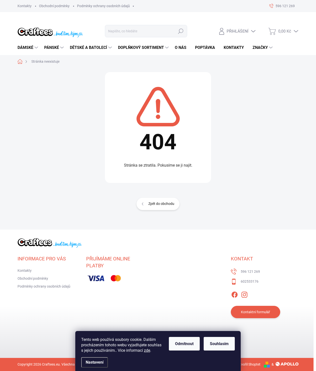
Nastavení (94, 362)
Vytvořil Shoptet (248, 364)
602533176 (249, 281)
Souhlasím (219, 343)
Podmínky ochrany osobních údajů (103, 6)
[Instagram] (244, 294)
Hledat (181, 31)
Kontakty (25, 6)
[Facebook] (234, 294)
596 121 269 (250, 271)
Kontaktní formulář (255, 312)
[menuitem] (28, 47)
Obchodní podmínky (54, 6)
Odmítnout (184, 343)
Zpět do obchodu (161, 204)
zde (147, 350)
